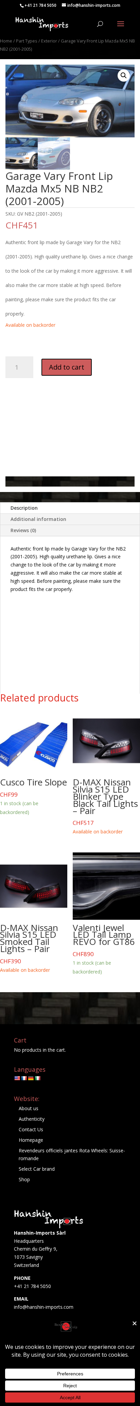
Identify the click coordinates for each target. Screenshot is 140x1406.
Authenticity (32, 1119)
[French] (24, 1078)
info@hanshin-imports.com (43, 1307)
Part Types (26, 41)
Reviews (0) (23, 530)
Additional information (38, 519)
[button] (124, 75)
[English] (17, 1078)
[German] (31, 1078)
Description (24, 508)
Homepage (31, 1140)
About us (28, 1108)
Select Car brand (37, 1169)
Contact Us (31, 1129)
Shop (24, 1179)
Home (6, 41)
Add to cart (66, 367)
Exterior (49, 41)
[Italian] (37, 1078)
